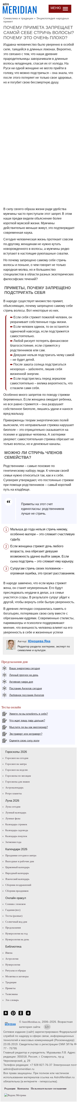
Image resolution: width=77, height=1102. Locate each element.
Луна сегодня (12, 806)
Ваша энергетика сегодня (24, 668)
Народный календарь (17, 873)
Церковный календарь (17, 867)
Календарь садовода (16, 830)
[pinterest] (13, 1015)
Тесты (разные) (13, 915)
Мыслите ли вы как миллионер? (28, 727)
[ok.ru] (21, 1015)
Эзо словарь (12, 1000)
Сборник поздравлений (18, 884)
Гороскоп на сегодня (16, 758)
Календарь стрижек (16, 824)
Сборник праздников (16, 890)
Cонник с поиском (15, 904)
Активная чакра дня (21, 681)
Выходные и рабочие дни (19, 861)
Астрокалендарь (14, 787)
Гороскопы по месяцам (18, 775)
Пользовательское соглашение (49, 1088)
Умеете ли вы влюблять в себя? (28, 713)
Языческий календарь (17, 879)
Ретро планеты (13, 793)
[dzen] (28, 1015)
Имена (8, 952)
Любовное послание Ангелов (26, 695)
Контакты (23, 1088)
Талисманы (11, 994)
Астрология (11, 958)
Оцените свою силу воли (24, 740)
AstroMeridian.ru (31, 1021)
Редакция (9, 1088)
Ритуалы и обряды (15, 970)
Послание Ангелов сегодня (25, 688)
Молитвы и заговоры (17, 976)
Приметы (10, 988)
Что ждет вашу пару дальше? (27, 720)
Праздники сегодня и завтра (20, 855)
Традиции (10, 982)
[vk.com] (6, 1015)
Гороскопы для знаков (17, 781)
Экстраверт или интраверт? (25, 733)
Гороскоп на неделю (16, 769)
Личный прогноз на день (23, 675)
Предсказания (13, 927)
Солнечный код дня (16, 921)
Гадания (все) (12, 909)
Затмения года (13, 842)
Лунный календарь (15, 812)
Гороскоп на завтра (16, 763)
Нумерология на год (16, 933)
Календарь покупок (16, 836)
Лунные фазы (12, 818)
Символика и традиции (18, 18)
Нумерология (12, 964)
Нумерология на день (17, 939)
